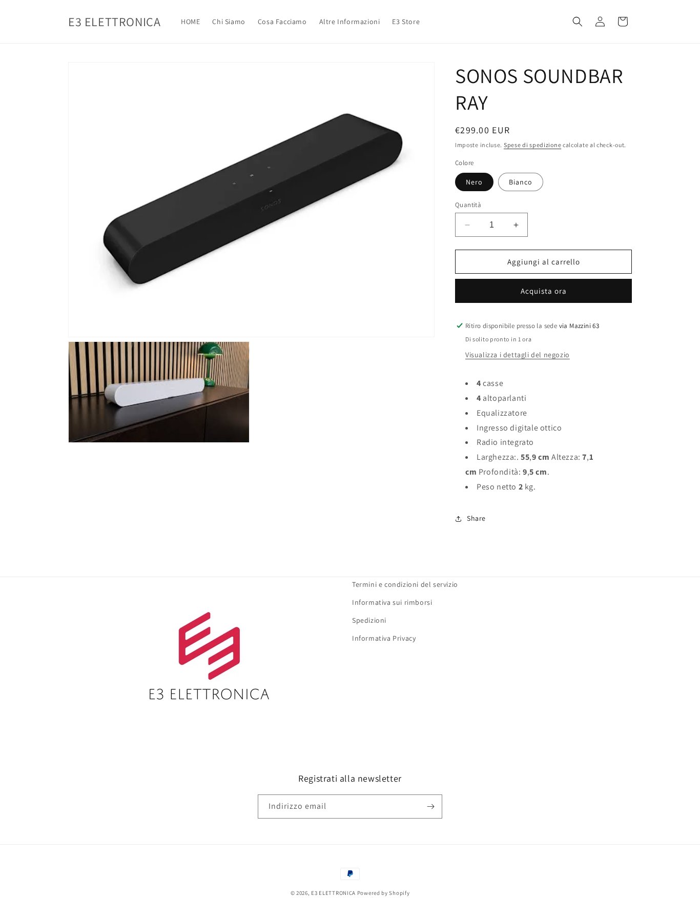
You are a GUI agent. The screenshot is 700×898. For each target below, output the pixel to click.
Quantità (468, 204)
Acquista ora (544, 291)
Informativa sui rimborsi (392, 602)
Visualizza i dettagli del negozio (517, 354)
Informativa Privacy (384, 638)
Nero (474, 182)
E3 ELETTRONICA (333, 892)
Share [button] (476, 518)
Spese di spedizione (532, 145)
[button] (577, 21)
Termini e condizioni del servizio (405, 584)
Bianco (520, 182)
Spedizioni (369, 620)
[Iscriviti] (430, 806)
